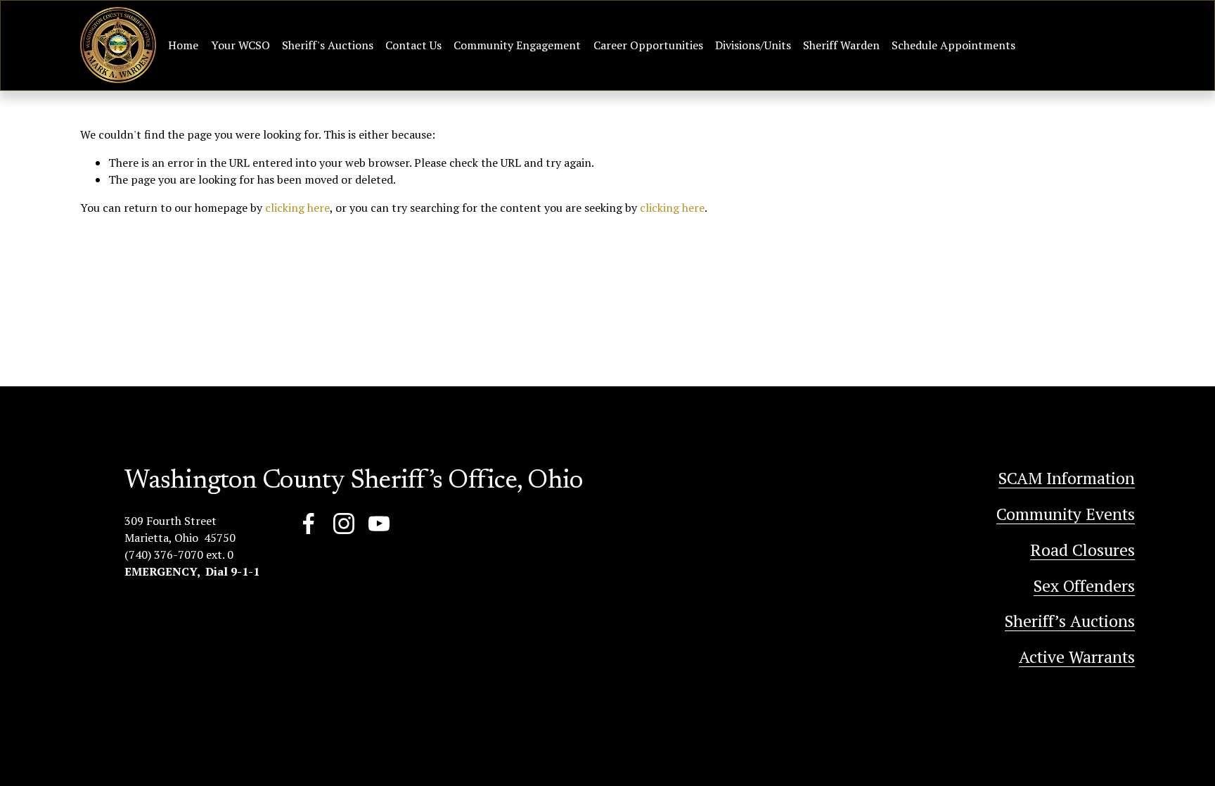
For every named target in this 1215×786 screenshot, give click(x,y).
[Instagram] (344, 523)
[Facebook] (308, 523)
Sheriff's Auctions (327, 45)
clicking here (297, 207)
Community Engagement (517, 45)
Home (183, 45)
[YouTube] (379, 523)
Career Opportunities (648, 45)
